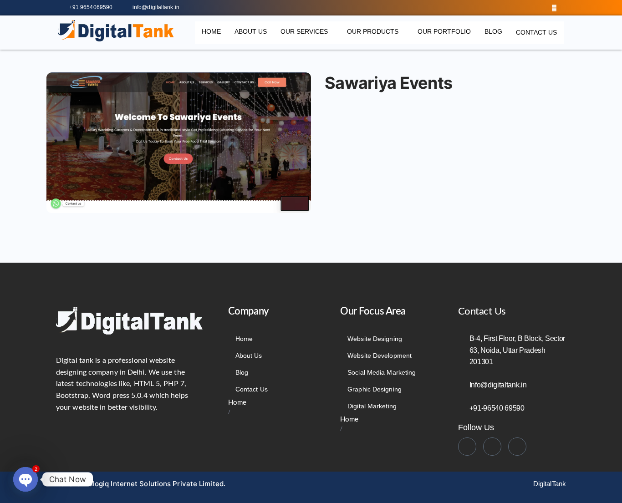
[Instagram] (554, 8)
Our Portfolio (444, 31)
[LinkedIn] (535, 8)
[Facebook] (517, 8)
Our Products (372, 31)
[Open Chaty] (25, 479)
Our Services (304, 31)
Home (211, 31)
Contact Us (536, 32)
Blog (493, 31)
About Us (251, 31)
